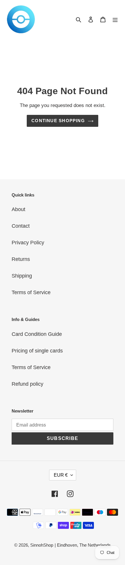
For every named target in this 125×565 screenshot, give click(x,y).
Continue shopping (58, 120)
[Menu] (115, 19)
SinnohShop (41, 545)
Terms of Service (31, 292)
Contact (21, 226)
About (18, 209)
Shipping (22, 276)
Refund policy (27, 384)
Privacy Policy (28, 242)
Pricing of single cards (37, 351)
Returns (21, 259)
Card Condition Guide (37, 334)
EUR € (61, 475)
